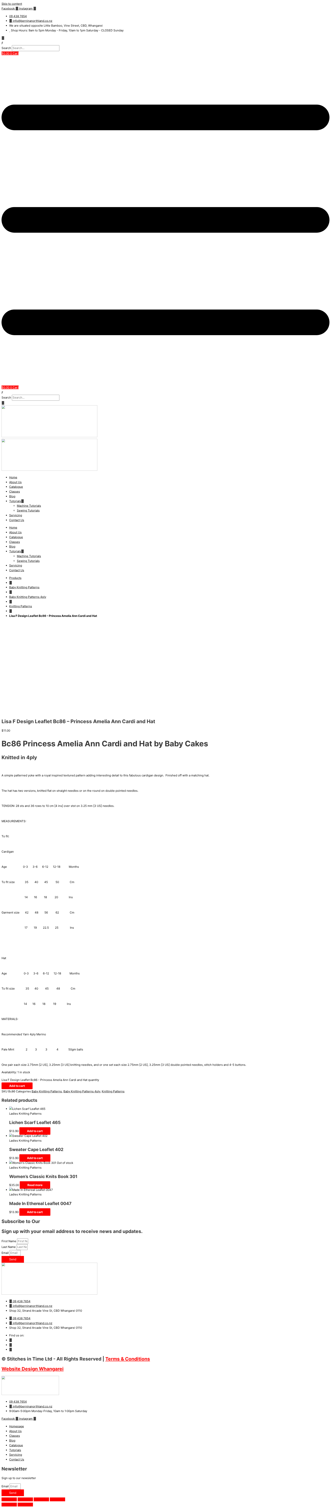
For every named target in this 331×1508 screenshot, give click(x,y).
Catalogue (16, 487)
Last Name (9, 1247)
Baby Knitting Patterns (24, 587)
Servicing (15, 515)
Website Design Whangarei (33, 1369)
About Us (15, 482)
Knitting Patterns (20, 606)
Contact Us (16, 520)
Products (15, 578)
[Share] (41, 1499)
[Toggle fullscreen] (25, 1499)
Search (6, 48)
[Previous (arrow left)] (9, 1504)
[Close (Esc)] (57, 1499)
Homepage (16, 1426)
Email (6, 1253)
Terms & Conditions (127, 1359)
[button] (165, 42)
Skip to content (12, 4)
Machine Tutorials (29, 506)
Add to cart (17, 1086)
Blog (12, 496)
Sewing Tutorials (28, 510)
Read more (35, 1185)
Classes (14, 491)
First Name (9, 1241)
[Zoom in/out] (9, 1499)
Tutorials (15, 501)
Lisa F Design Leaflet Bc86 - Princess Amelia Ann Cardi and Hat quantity (50, 1080)
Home (13, 477)
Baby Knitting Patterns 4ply (27, 597)
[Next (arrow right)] (25, 1504)
